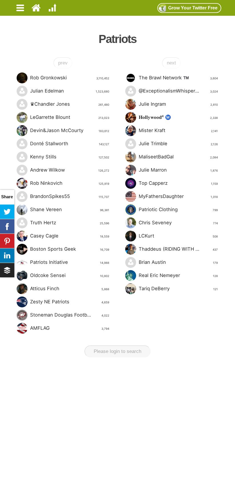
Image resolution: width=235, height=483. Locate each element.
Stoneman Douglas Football (69, 315)
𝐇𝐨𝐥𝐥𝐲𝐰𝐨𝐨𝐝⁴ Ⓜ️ (178, 117)
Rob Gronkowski (69, 77)
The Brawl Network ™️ (178, 77)
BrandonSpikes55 (69, 196)
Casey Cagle (69, 236)
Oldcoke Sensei (69, 275)
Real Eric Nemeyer (178, 275)
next (171, 63)
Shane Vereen (69, 209)
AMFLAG (69, 328)
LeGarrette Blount (69, 117)
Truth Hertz (69, 222)
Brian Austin (178, 262)
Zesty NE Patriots (69, 302)
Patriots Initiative (69, 262)
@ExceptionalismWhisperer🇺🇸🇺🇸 (178, 91)
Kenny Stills (69, 157)
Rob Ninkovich (69, 183)
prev (63, 63)
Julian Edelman (69, 91)
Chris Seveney (178, 222)
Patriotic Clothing (178, 209)
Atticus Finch (69, 288)
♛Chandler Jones (69, 104)
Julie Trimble (178, 143)
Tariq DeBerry (178, 288)
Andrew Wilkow (69, 170)
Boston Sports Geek (69, 249)
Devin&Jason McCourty (69, 130)
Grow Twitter (193, 7)
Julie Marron (178, 170)
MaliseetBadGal (178, 157)
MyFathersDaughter (178, 196)
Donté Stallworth (69, 143)
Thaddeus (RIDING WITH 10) (178, 249)
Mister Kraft (178, 130)
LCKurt (178, 236)
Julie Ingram (178, 104)
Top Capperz (178, 183)
